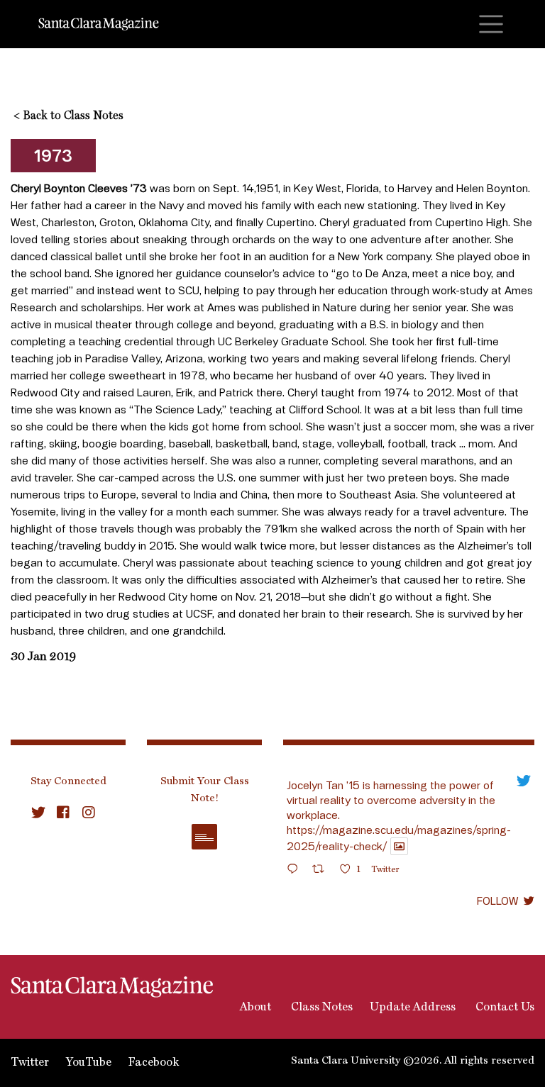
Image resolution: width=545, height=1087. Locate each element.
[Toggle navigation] (491, 24)
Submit (204, 836)
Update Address (413, 1007)
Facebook (153, 1063)
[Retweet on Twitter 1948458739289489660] (322, 871)
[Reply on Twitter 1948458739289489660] (296, 871)
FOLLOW (497, 900)
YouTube (88, 1063)
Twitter (30, 1063)
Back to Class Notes (68, 116)
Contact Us (503, 1007)
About (254, 1007)
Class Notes (320, 1007)
